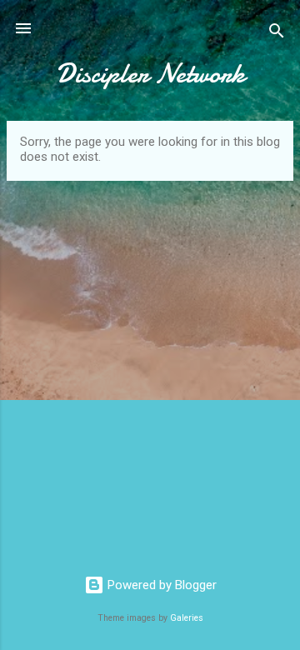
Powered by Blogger (160, 585)
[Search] (277, 33)
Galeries (186, 617)
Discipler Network (150, 73)
